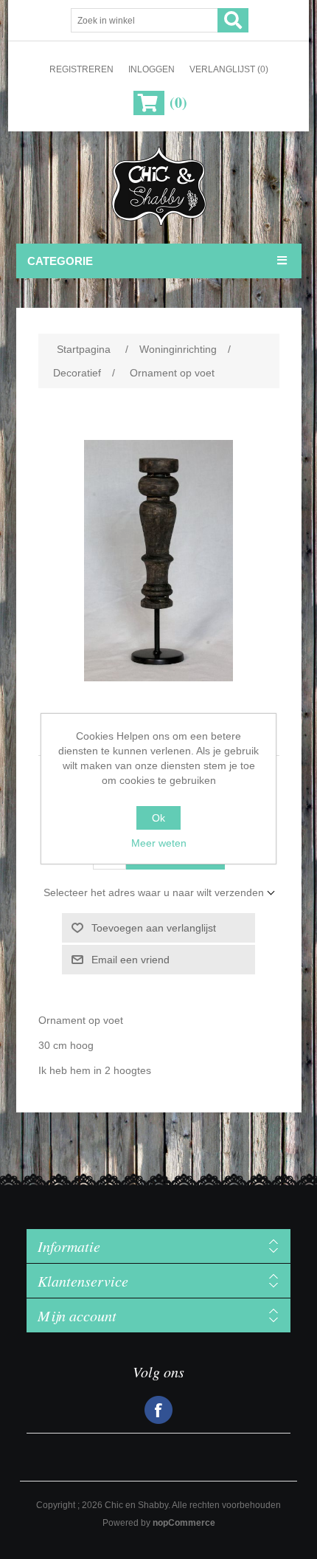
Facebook (158, 1410)
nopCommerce (184, 1523)
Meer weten (159, 843)
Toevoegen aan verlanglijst (153, 928)
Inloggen (151, 69)
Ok (158, 818)
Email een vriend (130, 960)
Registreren (81, 69)
